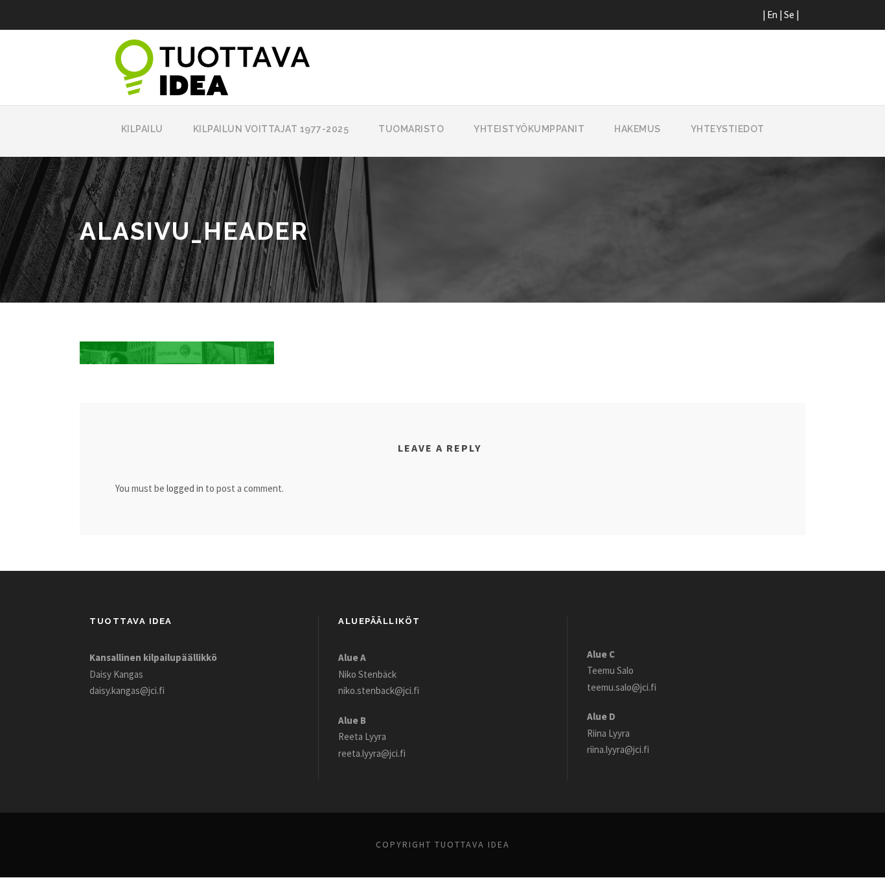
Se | (791, 14)
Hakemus (637, 129)
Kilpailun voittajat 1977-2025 (271, 129)
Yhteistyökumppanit (529, 129)
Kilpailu (142, 129)
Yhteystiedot (727, 129)
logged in (185, 488)
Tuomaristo (411, 129)
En (772, 14)
